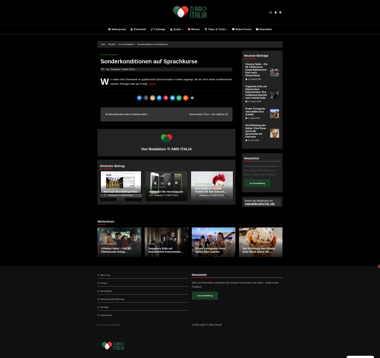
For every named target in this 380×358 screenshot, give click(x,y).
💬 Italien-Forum (241, 29)
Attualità (199, 244)
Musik (151, 244)
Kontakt (104, 307)
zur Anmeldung (257, 183)
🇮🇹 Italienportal (117, 29)
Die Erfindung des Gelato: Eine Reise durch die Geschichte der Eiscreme (255, 131)
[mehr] (152, 83)
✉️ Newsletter (264, 29)
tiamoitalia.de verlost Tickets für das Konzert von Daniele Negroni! (209, 191)
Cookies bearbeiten (110, 325)
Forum (103, 283)
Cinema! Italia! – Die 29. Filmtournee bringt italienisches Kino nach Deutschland (256, 70)
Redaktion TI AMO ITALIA (123, 69)
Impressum (106, 315)
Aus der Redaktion (109, 55)
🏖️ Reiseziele (138, 29)
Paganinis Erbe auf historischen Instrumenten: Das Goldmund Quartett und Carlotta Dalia (256, 92)
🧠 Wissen (193, 29)
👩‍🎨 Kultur (176, 29)
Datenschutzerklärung (112, 299)
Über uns (105, 275)
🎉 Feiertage (158, 29)
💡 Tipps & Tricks (215, 29)
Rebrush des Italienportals (120, 191)
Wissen (246, 244)
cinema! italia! (107, 244)
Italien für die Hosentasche (166, 191)
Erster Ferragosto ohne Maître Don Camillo (255, 111)
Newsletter (106, 291)
